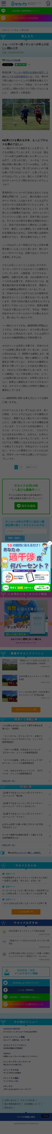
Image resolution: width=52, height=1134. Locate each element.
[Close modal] (50, 543)
